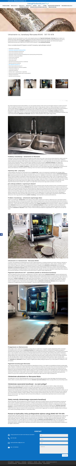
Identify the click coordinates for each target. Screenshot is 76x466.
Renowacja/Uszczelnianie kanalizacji (38, 7)
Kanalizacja (21, 5)
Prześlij (65, 455)
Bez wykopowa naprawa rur (14, 64)
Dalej (66, 100)
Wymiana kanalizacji (24, 7)
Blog (39, 5)
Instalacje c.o (14, 5)
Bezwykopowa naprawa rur (54, 5)
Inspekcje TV (28, 5)
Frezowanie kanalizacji (67, 5)
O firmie (44, 5)
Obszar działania (52, 7)
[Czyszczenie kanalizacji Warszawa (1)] (14, 95)
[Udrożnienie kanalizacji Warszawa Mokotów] (61, 87)
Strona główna (6, 5)
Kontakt (35, 5)
